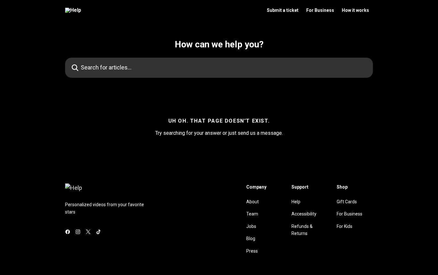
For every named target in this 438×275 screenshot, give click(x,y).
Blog (250, 238)
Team (252, 213)
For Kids (344, 226)
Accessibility (303, 213)
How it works (355, 10)
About (252, 201)
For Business (320, 10)
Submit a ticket (283, 10)
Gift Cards (347, 201)
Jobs (251, 226)
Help (295, 201)
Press (252, 251)
